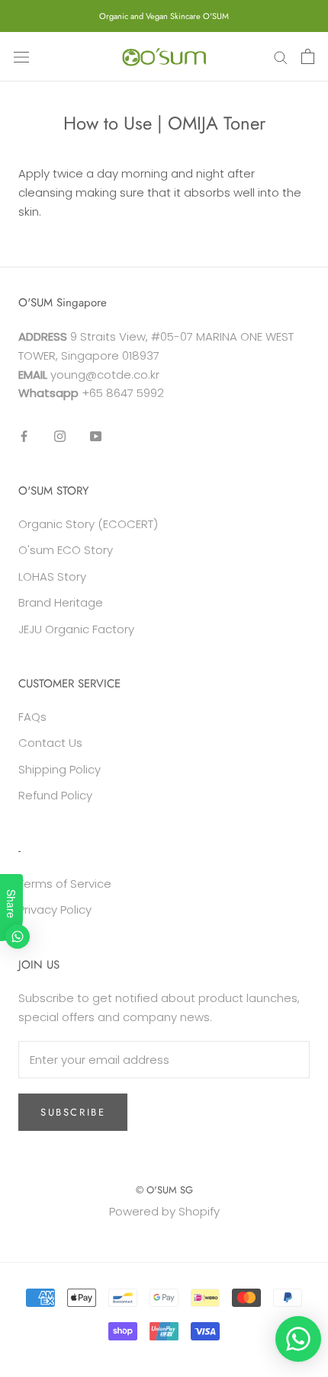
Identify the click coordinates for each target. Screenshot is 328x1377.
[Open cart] (307, 56)
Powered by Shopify (164, 1211)
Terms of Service (64, 884)
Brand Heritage (60, 602)
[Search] (281, 56)
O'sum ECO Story (65, 550)
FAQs (32, 717)
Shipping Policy (59, 769)
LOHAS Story (52, 576)
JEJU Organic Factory (76, 629)
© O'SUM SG (164, 1190)
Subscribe (72, 1112)
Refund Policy (55, 795)
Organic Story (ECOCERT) (88, 524)
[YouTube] (95, 435)
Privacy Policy (55, 909)
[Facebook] (24, 435)
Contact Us (50, 743)
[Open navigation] (21, 56)
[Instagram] (60, 435)
